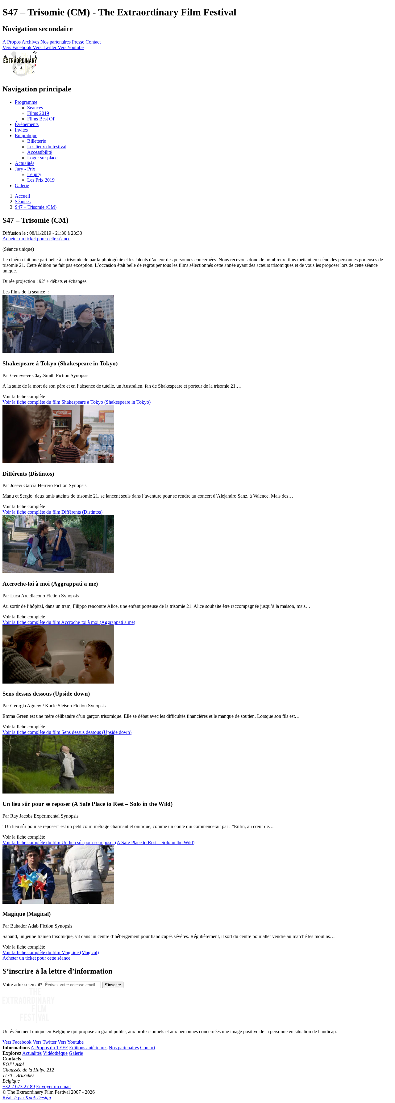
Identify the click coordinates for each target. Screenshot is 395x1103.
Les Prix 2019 (41, 180)
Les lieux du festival (46, 146)
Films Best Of (40, 118)
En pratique (26, 135)
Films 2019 (38, 113)
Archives (30, 41)
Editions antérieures (88, 1047)
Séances (35, 107)
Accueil (22, 196)
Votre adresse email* (22, 984)
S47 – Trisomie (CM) (35, 207)
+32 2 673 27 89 (18, 1086)
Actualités (24, 163)
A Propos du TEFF (49, 1047)
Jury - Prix (25, 168)
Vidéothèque (55, 1053)
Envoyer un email (53, 1086)
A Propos (11, 41)
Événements (27, 124)
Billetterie (36, 141)
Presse (78, 41)
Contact (93, 41)
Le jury (34, 174)
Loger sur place (42, 157)
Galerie (22, 185)
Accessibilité (39, 152)
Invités (21, 130)
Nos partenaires (55, 41)
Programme (26, 102)
